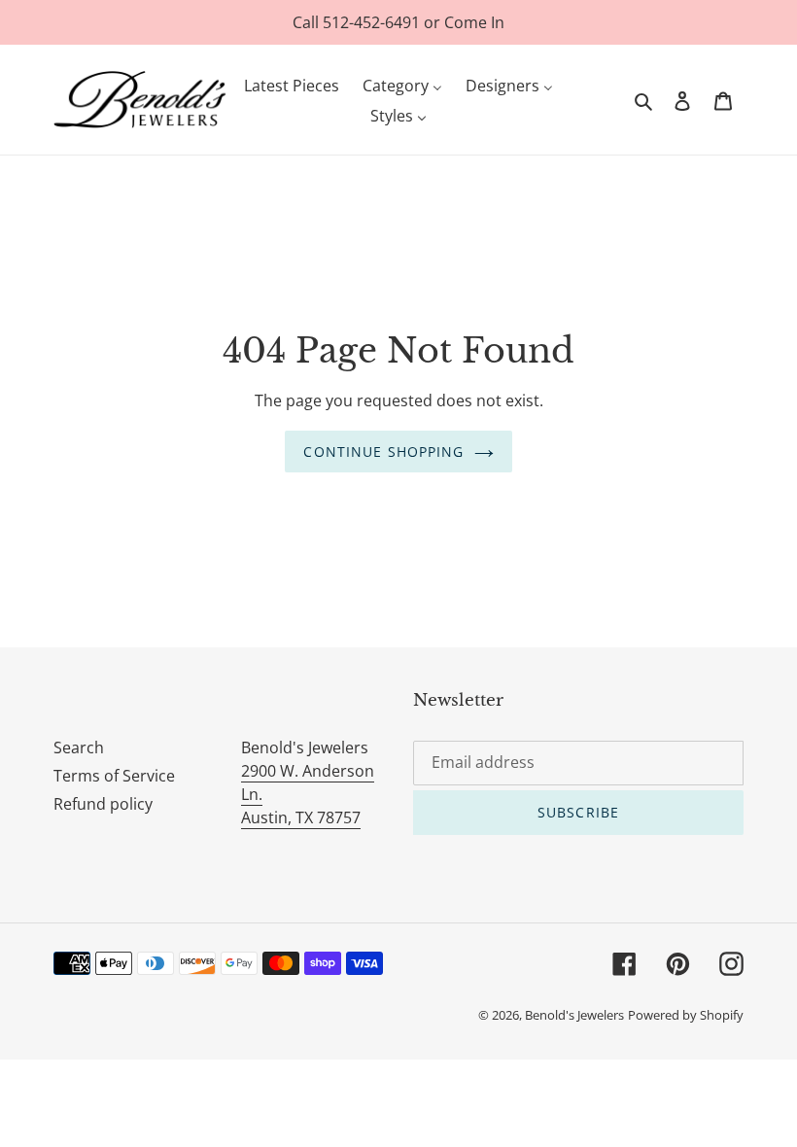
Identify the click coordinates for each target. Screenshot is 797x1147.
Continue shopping (383, 451)
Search (78, 747)
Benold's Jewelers (574, 1015)
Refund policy (103, 804)
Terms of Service (114, 775)
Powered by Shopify (686, 1015)
